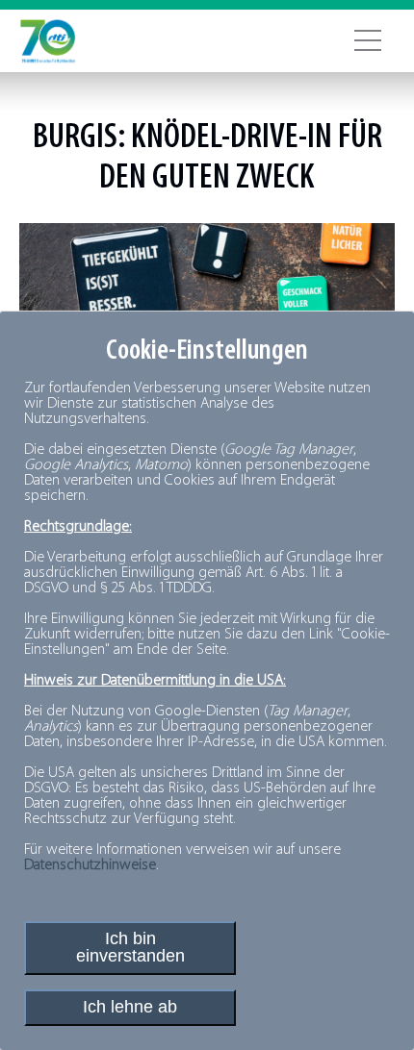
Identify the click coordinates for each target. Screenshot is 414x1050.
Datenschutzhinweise (90, 865)
